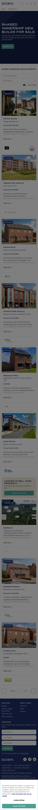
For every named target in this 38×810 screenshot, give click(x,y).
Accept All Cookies (19, 806)
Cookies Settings (19, 800)
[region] (19, 795)
